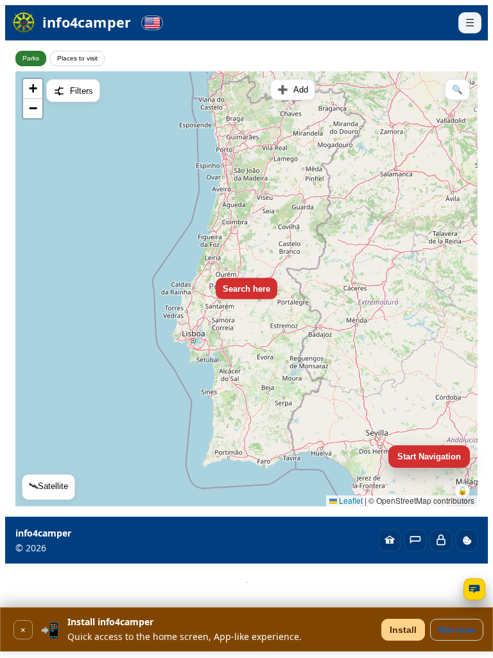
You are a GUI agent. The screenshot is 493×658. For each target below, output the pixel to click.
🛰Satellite (48, 486)
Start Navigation (429, 456)
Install (403, 630)
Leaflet (350, 500)
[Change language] (152, 22)
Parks (30, 58)
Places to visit (77, 58)
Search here (246, 289)
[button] (32, 89)
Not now (456, 630)
